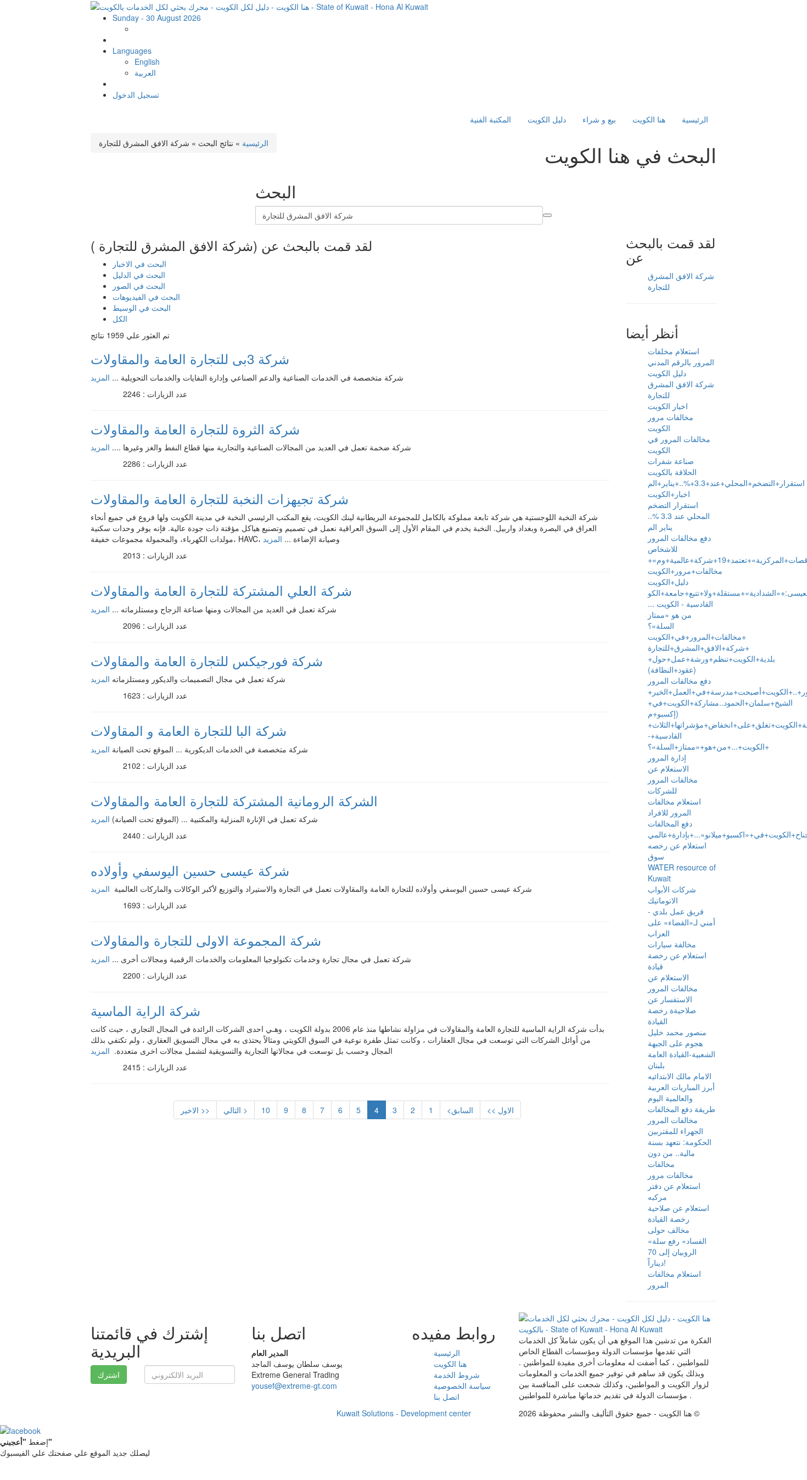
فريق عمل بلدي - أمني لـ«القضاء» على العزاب (681, 922)
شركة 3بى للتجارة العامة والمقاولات (190, 358)
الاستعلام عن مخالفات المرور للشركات (673, 779)
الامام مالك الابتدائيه (679, 1075)
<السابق (460, 1109)
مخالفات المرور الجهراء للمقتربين (675, 1125)
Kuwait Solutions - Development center (404, 1413)
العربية (145, 72)
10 (265, 1109)
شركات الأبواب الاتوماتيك (672, 895)
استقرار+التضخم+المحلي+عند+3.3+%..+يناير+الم (726, 482)
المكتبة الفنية (490, 119)
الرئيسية (695, 119)
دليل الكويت (547, 119)
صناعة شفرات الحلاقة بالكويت (672, 466)
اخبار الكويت (668, 405)
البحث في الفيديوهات (146, 296)
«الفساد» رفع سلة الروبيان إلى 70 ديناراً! (677, 1251)
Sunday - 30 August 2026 (157, 17)
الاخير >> (195, 1109)
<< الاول (500, 1109)
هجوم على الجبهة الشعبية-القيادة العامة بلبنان (681, 1053)
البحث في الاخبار (139, 263)
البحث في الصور (139, 285)
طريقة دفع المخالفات (681, 1108)
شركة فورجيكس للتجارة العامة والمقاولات (207, 660)
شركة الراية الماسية (145, 1010)
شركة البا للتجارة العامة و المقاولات (189, 730)
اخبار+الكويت (669, 493)
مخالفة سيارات (672, 944)
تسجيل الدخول (136, 94)
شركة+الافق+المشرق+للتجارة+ (698, 647)
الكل (120, 318)
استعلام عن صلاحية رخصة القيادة (678, 1213)
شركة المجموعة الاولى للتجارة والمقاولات (206, 940)
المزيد (100, 377)
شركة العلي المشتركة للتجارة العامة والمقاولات (221, 590)
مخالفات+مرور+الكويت (685, 570)
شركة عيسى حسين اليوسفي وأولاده (190, 870)
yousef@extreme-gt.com (294, 1385)
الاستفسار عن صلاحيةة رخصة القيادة (672, 1009)
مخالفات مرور (670, 1174)
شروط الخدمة (457, 1374)
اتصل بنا (446, 1396)
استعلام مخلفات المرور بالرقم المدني (681, 356)
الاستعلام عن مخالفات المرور (673, 982)
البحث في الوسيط (142, 307)
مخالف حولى (669, 1229)
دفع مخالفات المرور (679, 680)
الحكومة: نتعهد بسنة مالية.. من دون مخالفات (679, 1152)
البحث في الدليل (139, 274)
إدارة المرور (667, 757)
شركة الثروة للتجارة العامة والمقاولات (195, 428)
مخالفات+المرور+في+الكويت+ (697, 636)
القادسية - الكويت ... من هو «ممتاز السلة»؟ (680, 614)
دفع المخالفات (670, 823)
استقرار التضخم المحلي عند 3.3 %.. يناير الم (679, 515)
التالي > (235, 1109)
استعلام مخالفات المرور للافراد (674, 807)
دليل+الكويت (668, 581)
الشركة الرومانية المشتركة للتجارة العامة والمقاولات (234, 800)
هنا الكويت (648, 119)
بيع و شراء (599, 119)
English (147, 61)
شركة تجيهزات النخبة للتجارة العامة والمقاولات (220, 498)
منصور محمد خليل (677, 1031)
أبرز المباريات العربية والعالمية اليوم (681, 1092)
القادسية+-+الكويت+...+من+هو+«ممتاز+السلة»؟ (708, 741)
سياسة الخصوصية (462, 1385)
